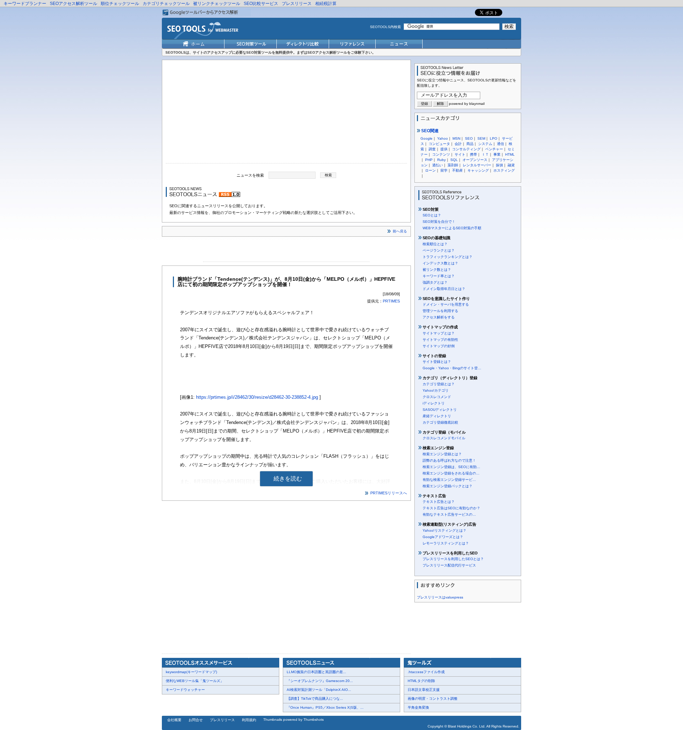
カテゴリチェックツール (166, 3)
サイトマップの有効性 (440, 340)
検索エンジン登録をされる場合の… (451, 473)
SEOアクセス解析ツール (73, 3)
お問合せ (196, 720)
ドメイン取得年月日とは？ (444, 289)
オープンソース (474, 160)
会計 (458, 144)
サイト (460, 154)
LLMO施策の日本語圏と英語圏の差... (316, 672)
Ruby (441, 160)
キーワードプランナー (25, 3)
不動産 (457, 170)
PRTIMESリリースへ (388, 493)
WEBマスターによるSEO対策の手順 (452, 228)
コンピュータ (439, 144)
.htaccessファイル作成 (426, 672)
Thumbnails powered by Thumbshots (293, 719)
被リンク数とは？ (437, 270)
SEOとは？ (432, 215)
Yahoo (442, 138)
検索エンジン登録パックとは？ (447, 486)
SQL (454, 160)
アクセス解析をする (439, 317)
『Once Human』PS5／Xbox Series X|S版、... (325, 707)
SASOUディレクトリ (440, 410)
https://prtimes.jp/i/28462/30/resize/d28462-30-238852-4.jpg (257, 397)
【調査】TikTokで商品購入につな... (315, 699)
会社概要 (174, 720)
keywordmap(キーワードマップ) (191, 672)
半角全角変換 (418, 707)
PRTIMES (391, 301)
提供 (444, 149)
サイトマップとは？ (439, 333)
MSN (456, 138)
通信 (500, 144)
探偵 (499, 165)
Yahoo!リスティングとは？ (444, 530)
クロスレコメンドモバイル (444, 438)
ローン (430, 170)
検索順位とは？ (435, 244)
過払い (437, 165)
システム (485, 144)
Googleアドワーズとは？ (443, 537)
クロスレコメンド (437, 397)
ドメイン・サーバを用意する (446, 304)
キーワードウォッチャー (185, 690)
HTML (510, 154)
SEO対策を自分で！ (439, 222)
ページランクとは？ (439, 250)
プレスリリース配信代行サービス (449, 565)
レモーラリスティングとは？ (446, 543)
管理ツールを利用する (440, 311)
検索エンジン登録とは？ (442, 454)
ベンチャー (494, 149)
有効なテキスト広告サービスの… (449, 514)
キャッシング (478, 170)
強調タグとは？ (435, 282)
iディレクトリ (434, 403)
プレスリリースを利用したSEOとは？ (453, 559)
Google (426, 138)
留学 (444, 170)
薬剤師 (453, 165)
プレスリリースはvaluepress (440, 597)
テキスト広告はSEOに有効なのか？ (451, 508)
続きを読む (288, 479)
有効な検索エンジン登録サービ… (449, 480)
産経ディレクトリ (437, 416)
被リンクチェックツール (216, 3)
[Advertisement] (286, 113)
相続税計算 (326, 3)
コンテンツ (441, 154)
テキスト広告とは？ (439, 502)
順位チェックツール (120, 3)
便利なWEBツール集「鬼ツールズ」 (195, 681)
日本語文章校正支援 (424, 690)
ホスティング (504, 170)
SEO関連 (429, 130)
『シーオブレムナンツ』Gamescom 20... (320, 681)
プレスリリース (297, 3)
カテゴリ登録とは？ (439, 384)
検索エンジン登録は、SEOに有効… (451, 467)
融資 (511, 165)
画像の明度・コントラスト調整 (432, 699)
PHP (429, 160)
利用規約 (249, 720)
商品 (469, 144)
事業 (497, 154)
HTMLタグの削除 (421, 681)
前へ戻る (400, 231)
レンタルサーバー (477, 165)
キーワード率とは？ (439, 276)
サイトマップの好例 (439, 346)
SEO (469, 138)
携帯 (473, 154)
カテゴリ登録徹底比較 (440, 422)
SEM (481, 138)
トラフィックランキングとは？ (447, 257)
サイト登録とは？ (437, 362)
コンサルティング (466, 149)
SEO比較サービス (261, 3)
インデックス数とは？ (440, 263)
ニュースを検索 (250, 175)
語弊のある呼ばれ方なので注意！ (449, 460)
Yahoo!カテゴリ (436, 390)
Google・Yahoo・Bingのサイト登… (452, 368)
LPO (493, 138)
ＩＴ (485, 154)
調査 (432, 149)
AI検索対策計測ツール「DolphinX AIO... (319, 690)
